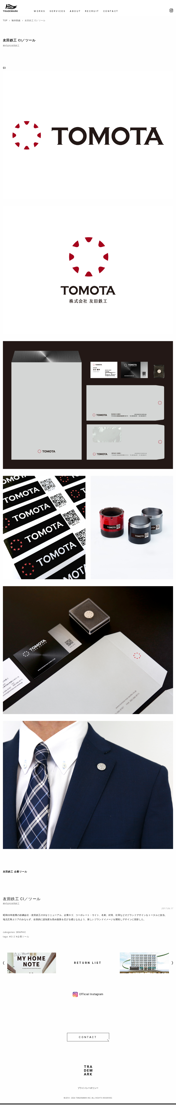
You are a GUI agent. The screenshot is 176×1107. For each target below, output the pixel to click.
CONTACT (110, 11)
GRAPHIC (21, 932)
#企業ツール (22, 936)
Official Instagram (91, 994)
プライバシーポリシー (88, 1088)
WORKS (40, 11)
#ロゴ (12, 936)
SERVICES (58, 11)
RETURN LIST (88, 962)
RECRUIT (92, 11)
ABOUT (75, 11)
